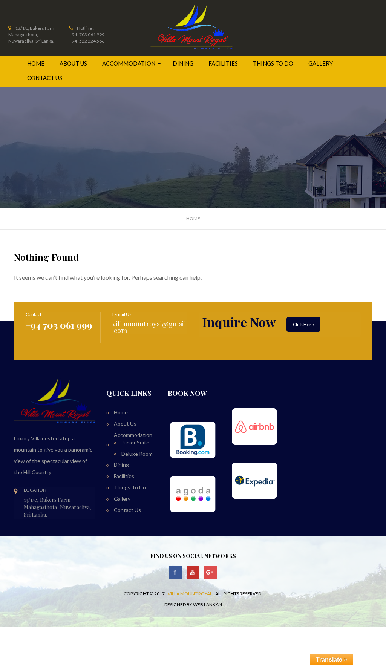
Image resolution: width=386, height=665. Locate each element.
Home (35, 63)
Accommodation (129, 63)
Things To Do (273, 63)
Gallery (320, 63)
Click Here (303, 324)
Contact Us (44, 77)
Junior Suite (135, 442)
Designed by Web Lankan (193, 604)
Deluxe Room (137, 453)
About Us (73, 63)
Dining (183, 63)
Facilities (223, 63)
